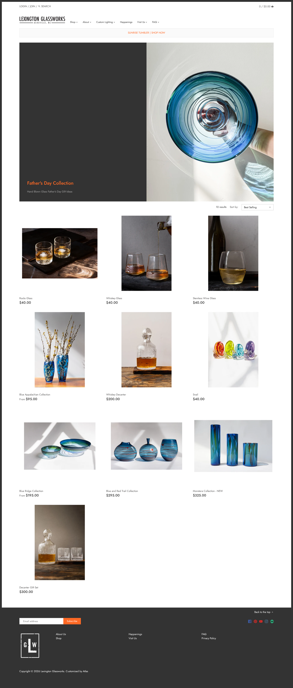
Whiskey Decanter (116, 394)
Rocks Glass (25, 298)
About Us (61, 634)
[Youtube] (260, 621)
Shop (58, 638)
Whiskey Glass (114, 298)
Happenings (135, 634)
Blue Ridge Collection (31, 491)
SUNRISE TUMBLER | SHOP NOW (146, 32)
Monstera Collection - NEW (208, 491)
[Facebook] (249, 621)
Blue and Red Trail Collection (122, 491)
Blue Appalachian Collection (34, 394)
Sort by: (234, 206)
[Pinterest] (255, 621)
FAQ (204, 634)
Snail (195, 394)
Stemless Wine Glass (204, 298)
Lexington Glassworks (52, 671)
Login (23, 6)
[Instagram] (266, 621)
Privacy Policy (209, 638)
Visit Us (133, 638)
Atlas (85, 671)
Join (32, 6)
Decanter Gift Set (28, 587)
